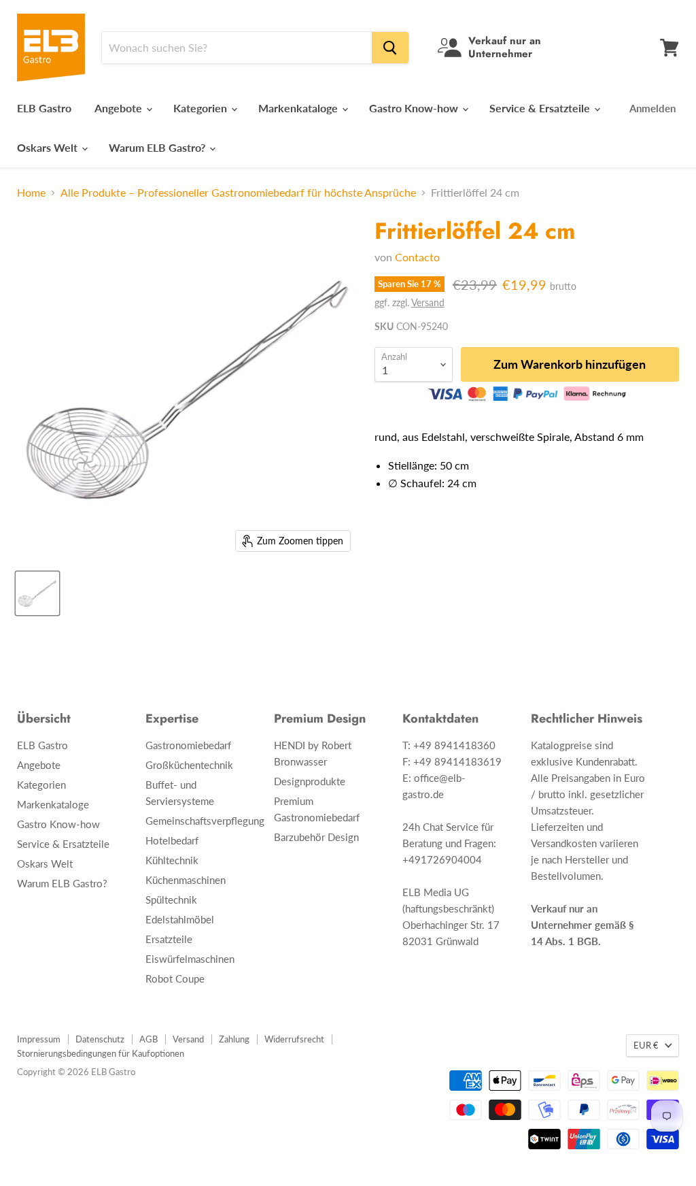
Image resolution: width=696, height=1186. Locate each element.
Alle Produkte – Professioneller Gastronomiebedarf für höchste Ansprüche (238, 192)
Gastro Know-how (415, 107)
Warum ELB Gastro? (158, 147)
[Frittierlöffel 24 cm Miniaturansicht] (37, 593)
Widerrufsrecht (294, 1039)
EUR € (646, 1045)
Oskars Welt (48, 147)
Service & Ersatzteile (541, 107)
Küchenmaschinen (185, 880)
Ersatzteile (168, 939)
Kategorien (201, 107)
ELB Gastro (44, 107)
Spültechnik (171, 899)
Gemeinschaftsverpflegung (204, 820)
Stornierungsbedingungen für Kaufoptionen (100, 1053)
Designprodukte (309, 781)
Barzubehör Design (316, 837)
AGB (148, 1039)
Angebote (119, 107)
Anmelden (652, 108)
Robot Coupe (175, 978)
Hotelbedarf (171, 840)
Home (31, 192)
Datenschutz (99, 1039)
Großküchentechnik (189, 765)
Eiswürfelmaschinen (189, 959)
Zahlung (234, 1039)
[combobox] (237, 47)
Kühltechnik (171, 860)
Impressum (38, 1039)
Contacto (417, 256)
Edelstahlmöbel (179, 919)
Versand (428, 302)
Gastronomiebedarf (188, 745)
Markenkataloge (299, 107)
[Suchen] (390, 47)
